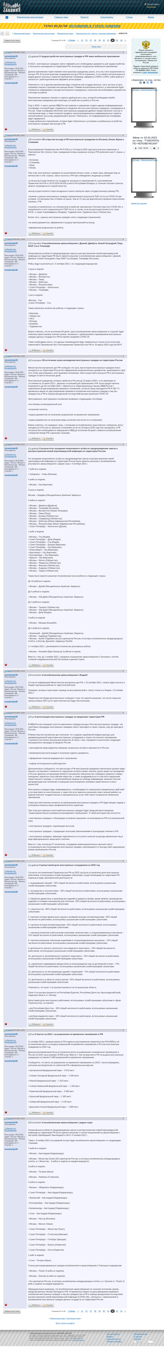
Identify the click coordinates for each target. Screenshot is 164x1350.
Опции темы (96, 47)
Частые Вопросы (113, 1334)
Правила (109, 1337)
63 (117, 40)
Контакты (137, 1339)
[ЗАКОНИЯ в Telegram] (148, 82)
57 (91, 40)
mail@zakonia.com (78, 1340)
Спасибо (49, 129)
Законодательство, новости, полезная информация (96, 33)
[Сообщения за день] (7, 33)
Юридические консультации (30, 17)
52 (86, 40)
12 (82, 40)
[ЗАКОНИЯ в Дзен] (144, 82)
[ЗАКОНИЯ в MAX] (151, 82)
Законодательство (113, 1339)
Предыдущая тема (57, 1318)
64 (121, 40)
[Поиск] (2, 33)
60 (104, 40)
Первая (71, 40)
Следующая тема (73, 1318)
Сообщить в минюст (114, 1341)
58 (95, 40)
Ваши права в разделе (65, 1323)
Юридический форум (22, 33)
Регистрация (151, 7)
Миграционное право (65, 33)
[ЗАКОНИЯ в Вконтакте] (141, 82)
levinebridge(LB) (11, 56)
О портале (138, 1337)
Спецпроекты (106, 17)
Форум (151, 17)
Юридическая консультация (44, 33)
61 (108, 40)
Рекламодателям (140, 1334)
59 (99, 40)
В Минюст (36, 129)
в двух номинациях (150, 72)
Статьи (129, 17)
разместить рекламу (139, 203)
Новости (84, 17)
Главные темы (61, 17)
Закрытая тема (12, 40)
